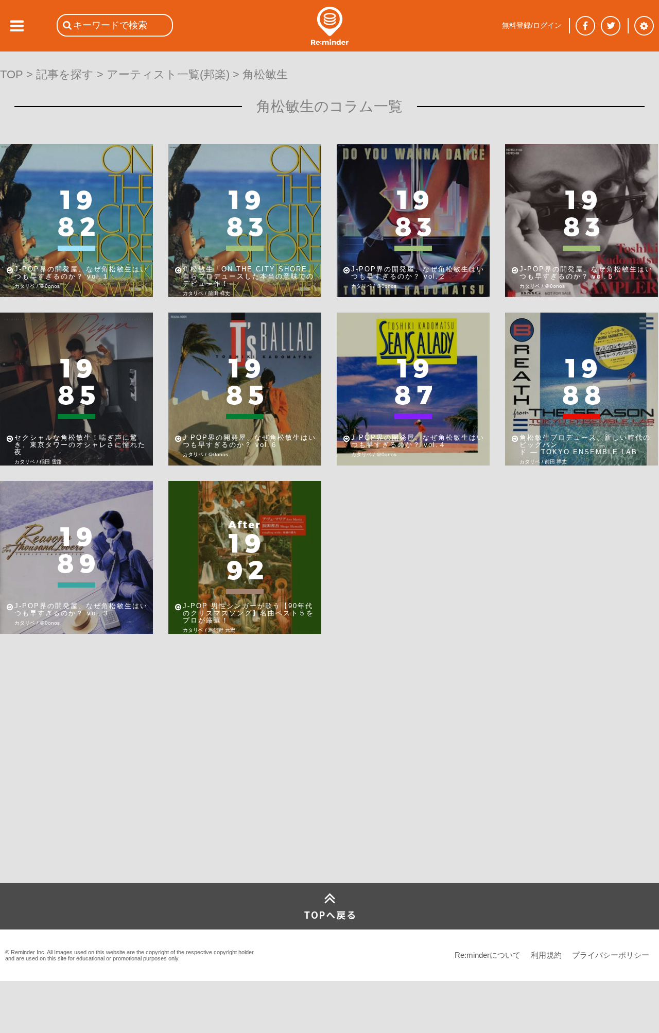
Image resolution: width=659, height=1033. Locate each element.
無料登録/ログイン (532, 25)
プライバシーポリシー (610, 955)
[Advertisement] (77, 806)
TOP (11, 74)
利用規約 (546, 955)
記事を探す (65, 74)
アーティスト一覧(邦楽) (168, 74)
